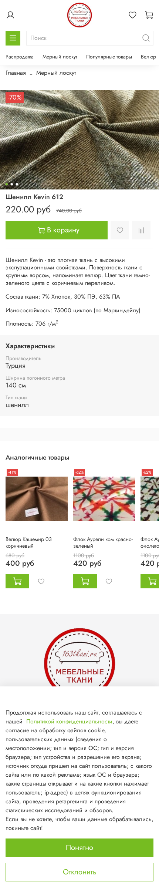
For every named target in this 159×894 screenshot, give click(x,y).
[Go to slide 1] (7, 184)
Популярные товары (109, 56)
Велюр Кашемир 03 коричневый (29, 542)
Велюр (148, 56)
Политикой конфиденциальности (69, 721)
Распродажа (20, 56)
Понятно (79, 847)
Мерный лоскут (60, 56)
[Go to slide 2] (12, 184)
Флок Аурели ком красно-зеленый (103, 542)
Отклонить (80, 872)
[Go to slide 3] (17, 184)
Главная (16, 72)
